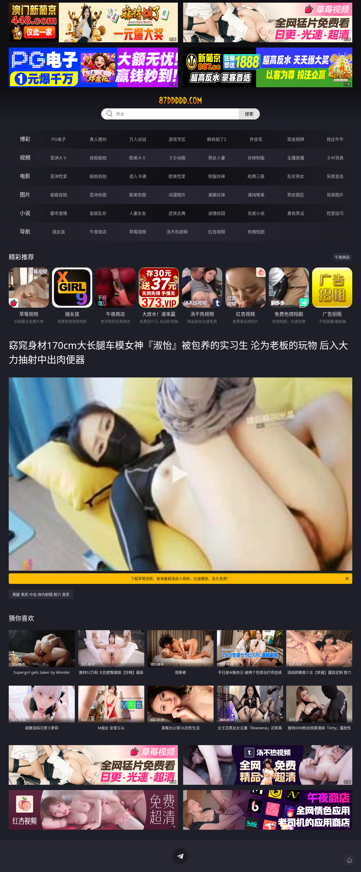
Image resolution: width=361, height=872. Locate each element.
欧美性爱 (177, 176)
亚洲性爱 (58, 176)
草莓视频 (137, 232)
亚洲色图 (98, 195)
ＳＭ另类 (335, 158)
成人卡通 (137, 176)
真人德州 (98, 139)
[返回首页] (349, 860)
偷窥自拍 (58, 195)
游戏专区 (177, 139)
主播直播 (295, 158)
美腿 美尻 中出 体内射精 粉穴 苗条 (41, 594)
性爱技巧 (335, 213)
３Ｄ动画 (177, 158)
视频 (25, 157)
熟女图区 (295, 195)
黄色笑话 (295, 213)
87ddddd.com (180, 100)
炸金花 (256, 139)
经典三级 (256, 176)
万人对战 (137, 139)
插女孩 (58, 232)
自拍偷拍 (98, 158)
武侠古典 (177, 213)
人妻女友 (137, 213)
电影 (25, 176)
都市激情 (58, 213)
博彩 (25, 139)
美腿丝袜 (216, 195)
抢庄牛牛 (335, 139)
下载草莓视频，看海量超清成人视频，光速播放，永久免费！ (180, 578)
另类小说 (256, 213)
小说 (25, 213)
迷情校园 (216, 213)
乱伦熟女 (295, 176)
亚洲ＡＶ (58, 158)
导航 (25, 231)
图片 (25, 194)
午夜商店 (98, 232)
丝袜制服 (256, 158)
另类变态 (335, 176)
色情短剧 (256, 232)
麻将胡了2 (216, 139)
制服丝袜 (216, 176)
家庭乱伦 (98, 213)
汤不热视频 (177, 232)
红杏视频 (216, 232)
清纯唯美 (256, 195)
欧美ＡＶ (137, 158)
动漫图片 (177, 195)
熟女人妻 (216, 158)
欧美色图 (137, 195)
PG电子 (59, 139)
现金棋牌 (295, 139)
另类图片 (335, 195)
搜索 (249, 114)
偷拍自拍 (98, 176)
